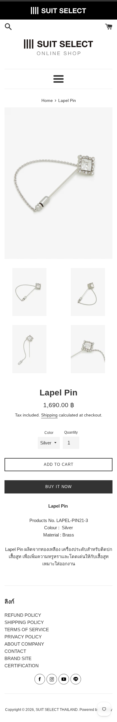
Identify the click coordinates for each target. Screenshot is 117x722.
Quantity (71, 432)
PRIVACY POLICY (23, 636)
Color (48, 433)
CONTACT (15, 651)
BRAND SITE (18, 658)
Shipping (49, 415)
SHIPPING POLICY (24, 622)
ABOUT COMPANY (24, 644)
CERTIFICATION (21, 665)
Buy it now (58, 486)
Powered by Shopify (96, 710)
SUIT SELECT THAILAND (57, 710)
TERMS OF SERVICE (26, 629)
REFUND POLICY (22, 615)
